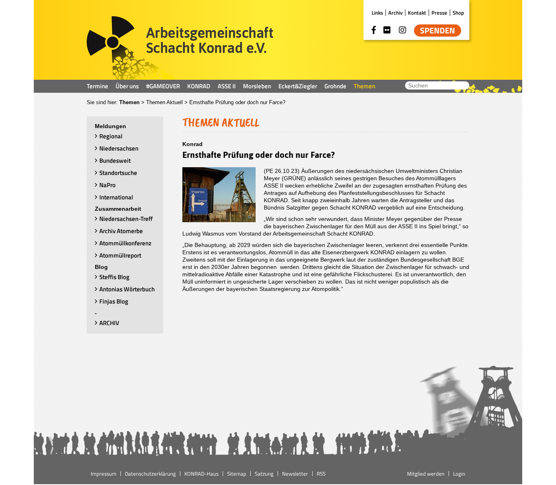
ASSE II (227, 86)
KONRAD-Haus (201, 474)
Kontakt (417, 13)
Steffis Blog (114, 277)
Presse (439, 13)
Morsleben (257, 86)
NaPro (107, 185)
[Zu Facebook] (374, 30)
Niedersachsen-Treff (126, 218)
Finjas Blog (113, 301)
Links (377, 13)
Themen (364, 86)
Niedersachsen (118, 148)
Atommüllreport (120, 255)
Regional (111, 136)
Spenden (437, 30)
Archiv (395, 13)
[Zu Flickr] (387, 30)
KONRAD (198, 86)
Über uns (127, 86)
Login (459, 474)
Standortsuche (118, 172)
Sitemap (236, 474)
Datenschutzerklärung (150, 474)
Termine (97, 86)
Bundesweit (115, 160)
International (116, 197)
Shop (458, 13)
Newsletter (295, 474)
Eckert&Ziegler (297, 86)
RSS (321, 474)
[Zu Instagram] (402, 30)
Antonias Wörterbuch (127, 289)
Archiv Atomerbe (121, 231)
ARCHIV (109, 323)
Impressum (103, 474)
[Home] (180, 48)
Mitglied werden (425, 474)
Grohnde (335, 86)
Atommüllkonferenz (125, 243)
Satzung (264, 474)
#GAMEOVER (163, 86)
